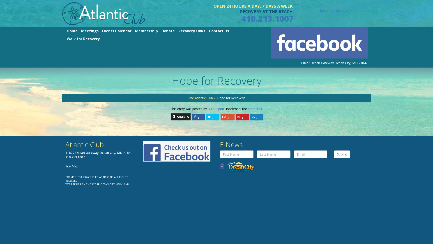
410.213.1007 (267, 18)
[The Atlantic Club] (103, 13)
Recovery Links (191, 30)
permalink (255, 109)
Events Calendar (116, 30)
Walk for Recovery (83, 38)
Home (72, 30)
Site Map (71, 166)
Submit (342, 154)
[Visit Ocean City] (239, 166)
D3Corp (95, 184)
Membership (146, 30)
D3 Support (216, 109)
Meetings (90, 30)
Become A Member (334, 10)
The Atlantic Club (200, 98)
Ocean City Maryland (114, 184)
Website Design (75, 184)
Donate (168, 30)
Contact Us (219, 30)
